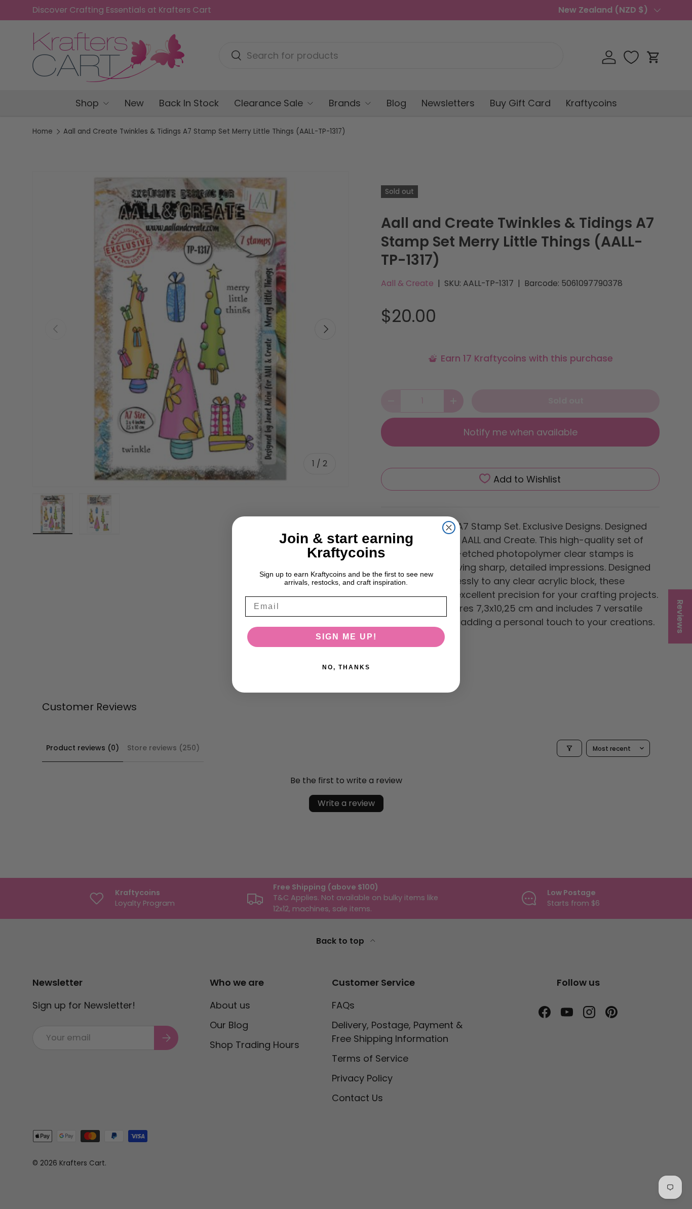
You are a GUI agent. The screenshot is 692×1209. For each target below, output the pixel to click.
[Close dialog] (449, 527)
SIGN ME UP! (346, 636)
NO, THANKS (346, 667)
